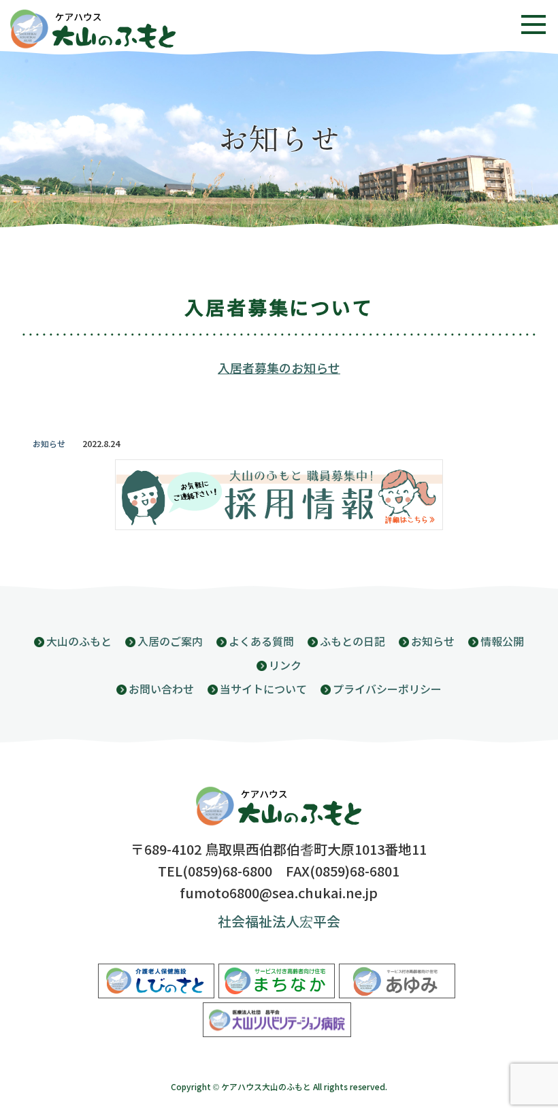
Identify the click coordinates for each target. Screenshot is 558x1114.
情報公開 (502, 642)
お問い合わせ (161, 689)
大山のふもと (79, 642)
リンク (285, 665)
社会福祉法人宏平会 (279, 922)
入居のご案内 (170, 642)
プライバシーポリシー (387, 689)
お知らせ (49, 444)
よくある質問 (261, 642)
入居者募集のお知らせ (279, 368)
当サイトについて (263, 689)
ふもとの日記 (352, 642)
